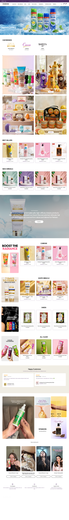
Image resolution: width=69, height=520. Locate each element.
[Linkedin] (5, 1)
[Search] (61, 4)
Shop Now (18, 91)
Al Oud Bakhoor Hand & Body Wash (59, 158)
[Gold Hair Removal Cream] (27, 346)
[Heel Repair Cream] (9, 150)
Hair (24, 503)
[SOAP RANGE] (18, 115)
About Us (35, 499)
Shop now (51, 91)
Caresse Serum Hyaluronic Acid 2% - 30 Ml (26, 187)
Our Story (29, 221)
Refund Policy (36, 502)
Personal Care (26, 508)
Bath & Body (26, 505)
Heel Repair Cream (10, 158)
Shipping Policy (36, 505)
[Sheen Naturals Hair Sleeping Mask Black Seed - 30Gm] (60, 317)
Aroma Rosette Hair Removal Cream (60, 355)
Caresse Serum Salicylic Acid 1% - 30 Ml (10, 187)
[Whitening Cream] (60, 288)
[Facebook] (1, 1)
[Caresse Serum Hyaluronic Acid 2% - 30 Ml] (26, 178)
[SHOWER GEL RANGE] (51, 74)
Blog (35, 512)
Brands (25, 510)
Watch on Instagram (13, 476)
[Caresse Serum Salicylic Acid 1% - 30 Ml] (9, 178)
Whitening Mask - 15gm (44, 296)
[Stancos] (5, 4)
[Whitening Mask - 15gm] (43, 288)
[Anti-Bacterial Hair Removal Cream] (43, 346)
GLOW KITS (26, 499)
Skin (24, 502)
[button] (32, 33)
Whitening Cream (60, 296)
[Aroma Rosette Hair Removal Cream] (60, 346)
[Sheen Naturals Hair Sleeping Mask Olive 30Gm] (27, 317)
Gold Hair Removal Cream (27, 355)
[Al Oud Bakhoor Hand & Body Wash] (59, 150)
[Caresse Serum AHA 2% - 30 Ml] (42, 178)
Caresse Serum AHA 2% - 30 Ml (42, 187)
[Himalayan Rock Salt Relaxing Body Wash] (26, 150)
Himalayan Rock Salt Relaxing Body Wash (26, 158)
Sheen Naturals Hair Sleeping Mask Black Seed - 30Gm (60, 326)
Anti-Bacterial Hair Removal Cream (44, 355)
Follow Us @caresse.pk (34, 442)
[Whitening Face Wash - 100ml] (27, 288)
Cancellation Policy (37, 503)
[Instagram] (2, 1)
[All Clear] (11, 45)
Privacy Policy (36, 500)
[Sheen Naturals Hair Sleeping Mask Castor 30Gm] (43, 317)
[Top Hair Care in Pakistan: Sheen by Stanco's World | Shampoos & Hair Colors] (58, 45)
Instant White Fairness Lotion (42, 158)
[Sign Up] (64, 501)
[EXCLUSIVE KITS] (51, 115)
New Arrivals (26, 500)
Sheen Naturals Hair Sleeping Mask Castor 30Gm (44, 326)
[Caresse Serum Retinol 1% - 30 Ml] (59, 178)
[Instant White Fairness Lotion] (42, 150)
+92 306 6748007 (7, 502)
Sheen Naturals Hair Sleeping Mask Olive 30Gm (27, 326)
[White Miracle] (26, 45)
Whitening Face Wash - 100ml (27, 296)
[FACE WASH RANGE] (18, 74)
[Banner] (10, 257)
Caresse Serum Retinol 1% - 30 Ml (59, 187)
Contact (35, 511)
